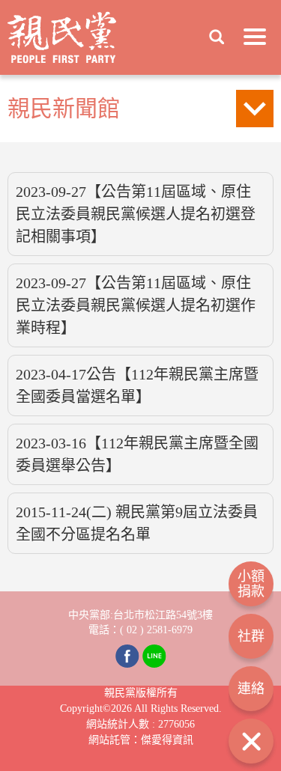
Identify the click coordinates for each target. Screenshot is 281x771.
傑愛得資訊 (167, 740)
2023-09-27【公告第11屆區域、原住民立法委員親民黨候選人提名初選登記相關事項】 (136, 214)
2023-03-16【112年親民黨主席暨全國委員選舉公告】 (137, 454)
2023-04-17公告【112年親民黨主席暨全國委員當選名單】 (137, 385)
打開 (251, 741)
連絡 (251, 688)
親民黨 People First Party (62, 37)
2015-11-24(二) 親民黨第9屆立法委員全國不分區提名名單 (137, 523)
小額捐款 (251, 584)
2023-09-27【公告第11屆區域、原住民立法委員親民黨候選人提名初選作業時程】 (136, 305)
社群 (251, 636)
